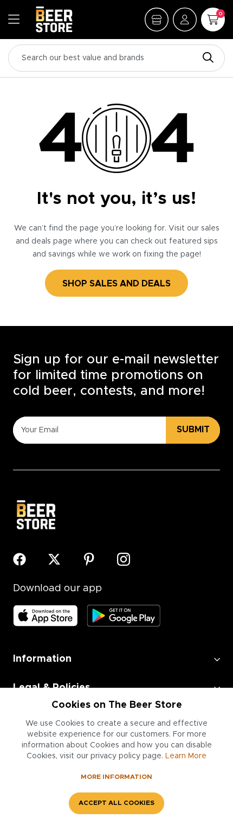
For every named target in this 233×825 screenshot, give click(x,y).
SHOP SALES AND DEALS (116, 283)
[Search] (205, 58)
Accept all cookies (116, 803)
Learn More (185, 756)
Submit (193, 429)
